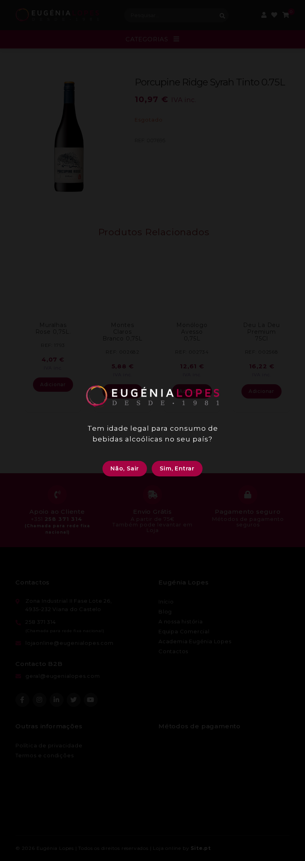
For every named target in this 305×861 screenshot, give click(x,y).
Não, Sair (124, 468)
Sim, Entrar (177, 468)
